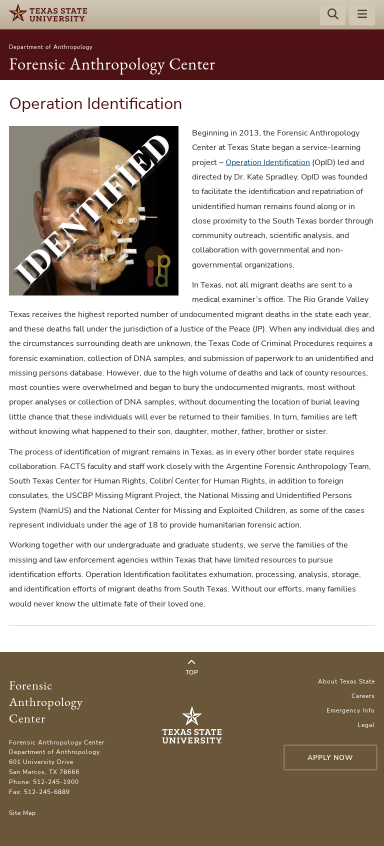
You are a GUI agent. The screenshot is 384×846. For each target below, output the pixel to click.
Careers (363, 696)
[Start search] (333, 15)
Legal (366, 725)
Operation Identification (268, 162)
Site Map (22, 813)
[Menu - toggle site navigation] (362, 15)
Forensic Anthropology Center (112, 63)
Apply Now (331, 757)
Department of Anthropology (51, 47)
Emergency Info (350, 710)
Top (192, 672)
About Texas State (346, 682)
